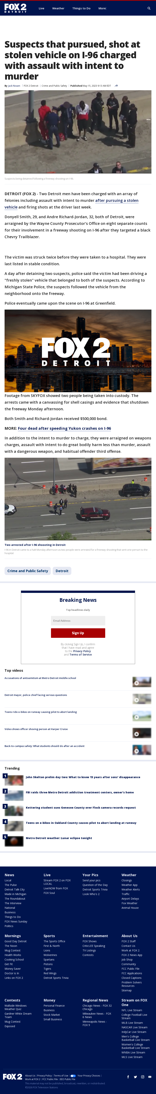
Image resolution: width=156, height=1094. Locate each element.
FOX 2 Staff (128, 941)
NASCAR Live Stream (134, 1027)
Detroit (62, 571)
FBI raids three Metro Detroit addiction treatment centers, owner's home (80, 792)
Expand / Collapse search (149, 8)
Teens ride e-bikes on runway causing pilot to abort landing (41, 712)
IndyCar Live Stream (134, 1032)
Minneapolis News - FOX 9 (95, 1023)
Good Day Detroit (16, 941)
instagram (143, 1077)
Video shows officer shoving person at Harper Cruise (36, 729)
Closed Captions (132, 978)
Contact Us (128, 946)
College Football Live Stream (134, 1016)
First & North (52, 946)
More (102, 8)
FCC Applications (132, 973)
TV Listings (89, 950)
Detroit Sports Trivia (95, 889)
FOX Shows (90, 941)
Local (8, 880)
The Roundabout (15, 898)
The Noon (11, 946)
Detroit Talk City (15, 889)
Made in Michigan (15, 894)
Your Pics (90, 875)
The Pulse (11, 885)
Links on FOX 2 (14, 978)
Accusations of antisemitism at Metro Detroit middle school (40, 678)
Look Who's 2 (91, 894)
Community (129, 964)
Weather (129, 875)
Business (10, 912)
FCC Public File (130, 968)
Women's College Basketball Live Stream (136, 1046)
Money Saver (13, 968)
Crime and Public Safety (54, 85)
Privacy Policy (82, 651)
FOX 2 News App (132, 955)
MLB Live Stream (132, 1023)
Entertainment (95, 935)
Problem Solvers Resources (132, 984)
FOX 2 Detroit (31, 85)
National (10, 908)
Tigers (47, 968)
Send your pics (91, 880)
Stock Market (52, 1015)
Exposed (10, 1026)
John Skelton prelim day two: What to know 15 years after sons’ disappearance (83, 777)
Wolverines (50, 955)
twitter (135, 1077)
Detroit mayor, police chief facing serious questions (36, 695)
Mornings (13, 935)
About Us (129, 935)
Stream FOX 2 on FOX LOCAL (57, 882)
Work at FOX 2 (130, 950)
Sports (49, 935)
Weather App (130, 885)
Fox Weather (129, 903)
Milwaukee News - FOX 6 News (97, 1015)
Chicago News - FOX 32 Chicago (97, 1007)
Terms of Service (80, 654)
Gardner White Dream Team (18, 1015)
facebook (128, 1077)
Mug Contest (13, 950)
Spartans (49, 959)
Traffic (126, 894)
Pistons (48, 964)
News (9, 875)
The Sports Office (54, 941)
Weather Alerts (131, 889)
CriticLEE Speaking (94, 946)
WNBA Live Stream (133, 1052)
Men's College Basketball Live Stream (136, 1038)
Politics (9, 926)
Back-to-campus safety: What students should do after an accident (44, 746)
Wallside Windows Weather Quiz (16, 1007)
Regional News (95, 1000)
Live (47, 875)
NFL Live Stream (132, 1010)
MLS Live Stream (132, 1057)
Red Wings (50, 973)
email (150, 1077)
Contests (88, 955)
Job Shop (127, 959)
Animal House (130, 908)
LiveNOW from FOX (56, 888)
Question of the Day (95, 885)
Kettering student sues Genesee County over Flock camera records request (81, 807)
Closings (127, 880)
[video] (141, 682)
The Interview (13, 903)
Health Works (13, 955)
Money (49, 1000)
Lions (47, 950)
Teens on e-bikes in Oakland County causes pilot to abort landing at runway (81, 823)
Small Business (53, 1019)
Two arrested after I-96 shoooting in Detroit (35, 545)
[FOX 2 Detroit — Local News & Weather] (17, 8)
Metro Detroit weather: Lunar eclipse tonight (59, 838)
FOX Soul (49, 893)
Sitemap (127, 990)
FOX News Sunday (16, 921)
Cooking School (14, 959)
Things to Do (13, 917)
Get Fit (9, 964)
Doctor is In (12, 973)
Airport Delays (130, 898)
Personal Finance (54, 1005)
